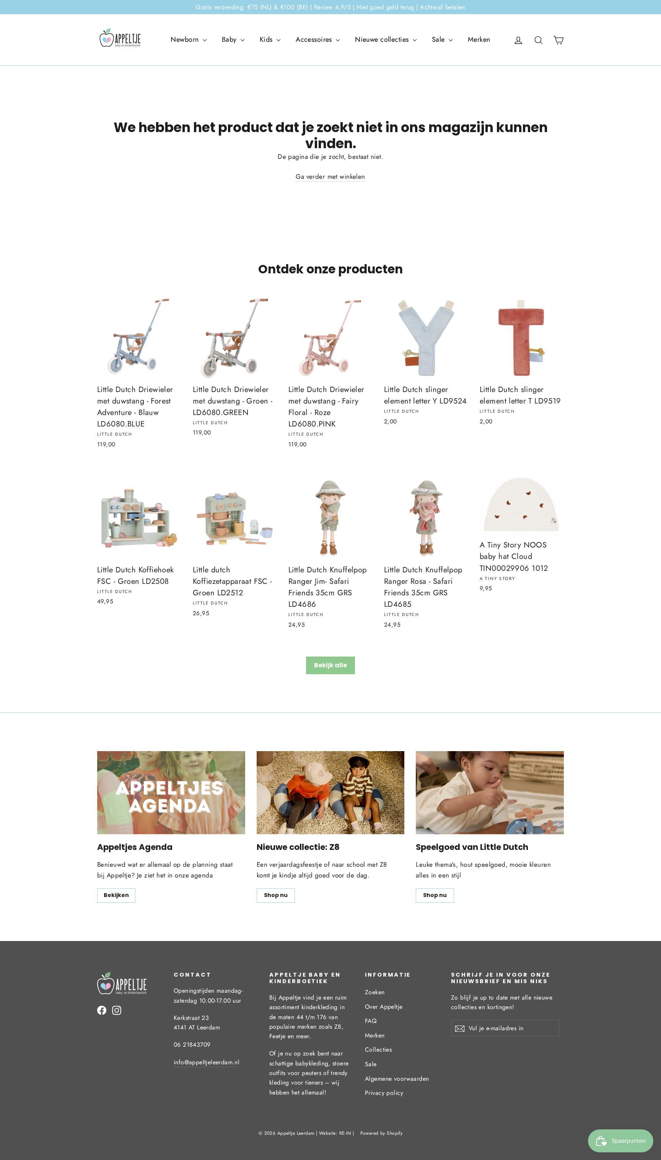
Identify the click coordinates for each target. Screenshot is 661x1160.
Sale (439, 39)
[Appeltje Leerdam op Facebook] (101, 1010)
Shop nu (276, 895)
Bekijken (116, 895)
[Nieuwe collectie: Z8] (331, 792)
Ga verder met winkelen (330, 176)
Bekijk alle (330, 665)
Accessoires (315, 39)
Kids (267, 39)
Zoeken (375, 992)
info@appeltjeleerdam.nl (206, 1062)
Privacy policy (384, 1092)
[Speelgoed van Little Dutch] (490, 792)
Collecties (378, 1049)
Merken (479, 39)
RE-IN (345, 1133)
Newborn (185, 39)
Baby (230, 39)
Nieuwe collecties (383, 39)
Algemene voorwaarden (397, 1078)
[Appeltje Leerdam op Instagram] (116, 1010)
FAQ (370, 1020)
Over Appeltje (384, 1006)
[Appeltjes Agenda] (171, 792)
